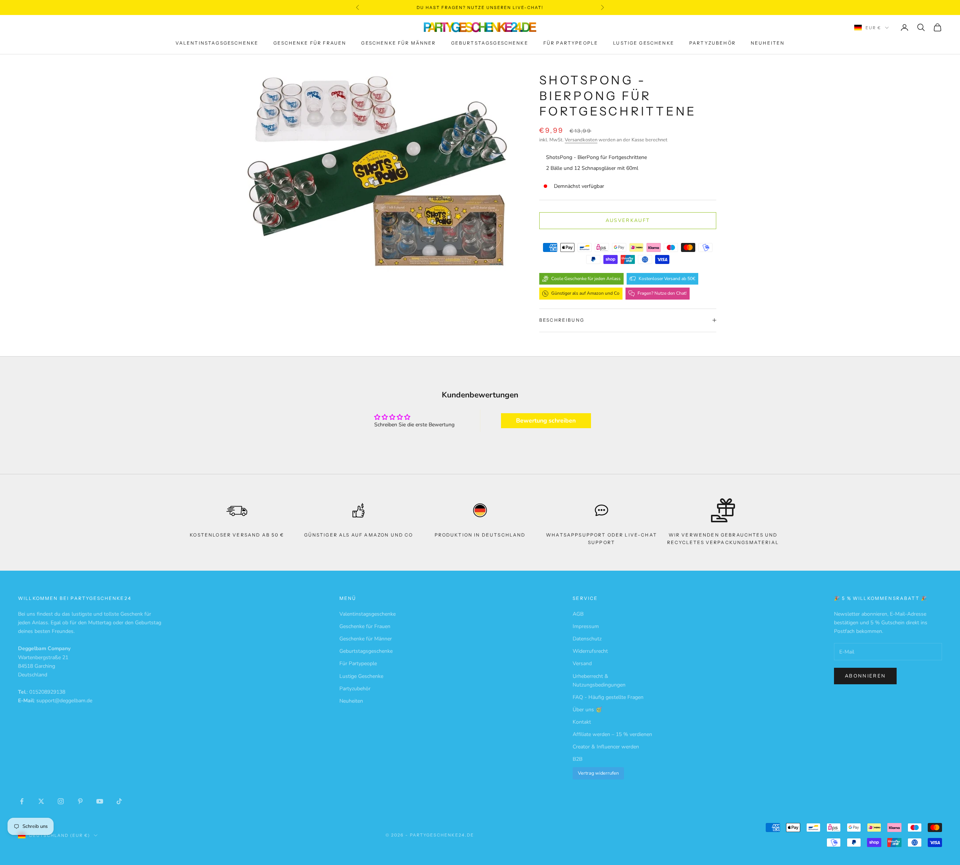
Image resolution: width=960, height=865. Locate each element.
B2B (577, 759)
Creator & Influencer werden (606, 746)
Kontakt (582, 722)
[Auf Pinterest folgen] (80, 801)
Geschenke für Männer (398, 43)
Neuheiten (767, 43)
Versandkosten (581, 139)
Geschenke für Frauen (309, 43)
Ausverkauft (628, 220)
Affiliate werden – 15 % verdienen (612, 734)
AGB (578, 614)
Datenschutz (587, 638)
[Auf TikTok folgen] (119, 801)
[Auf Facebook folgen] (22, 801)
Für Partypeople (570, 43)
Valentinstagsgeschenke (217, 43)
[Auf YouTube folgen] (100, 801)
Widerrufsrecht (590, 651)
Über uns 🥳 (587, 709)
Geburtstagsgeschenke (489, 43)
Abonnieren (865, 676)
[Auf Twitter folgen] (41, 801)
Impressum (586, 626)
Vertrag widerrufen (598, 773)
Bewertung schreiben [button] (546, 421)
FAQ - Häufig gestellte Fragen (608, 697)
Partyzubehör (712, 43)
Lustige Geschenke (643, 43)
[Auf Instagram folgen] (60, 801)
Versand (582, 663)
